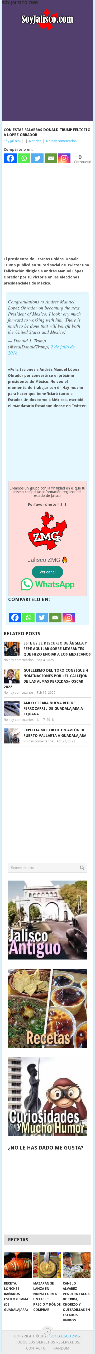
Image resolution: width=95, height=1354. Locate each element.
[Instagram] (64, 158)
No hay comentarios (61, 141)
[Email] (51, 158)
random (61, 1348)
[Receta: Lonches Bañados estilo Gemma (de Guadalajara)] (18, 1265)
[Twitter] (37, 158)
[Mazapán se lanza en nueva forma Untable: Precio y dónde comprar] (47, 1265)
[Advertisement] (47, 74)
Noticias (35, 141)
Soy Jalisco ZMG (20, 2)
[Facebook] (10, 158)
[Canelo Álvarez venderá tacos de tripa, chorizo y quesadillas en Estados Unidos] (77, 1265)
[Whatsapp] (24, 158)
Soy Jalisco (12, 141)
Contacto (36, 1348)
